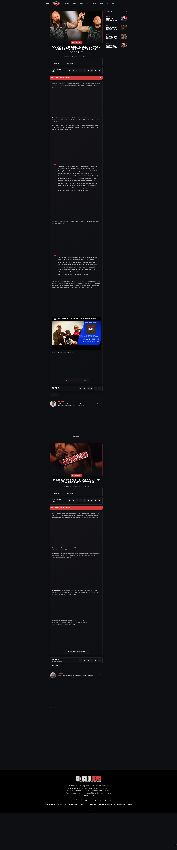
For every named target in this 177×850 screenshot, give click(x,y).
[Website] (97, 674)
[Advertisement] (62, 209)
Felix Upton (67, 56)
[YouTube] (88, 70)
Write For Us (62, 804)
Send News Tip (50, 804)
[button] (113, 3)
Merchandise (73, 804)
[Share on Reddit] (95, 388)
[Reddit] (99, 70)
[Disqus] (76, 730)
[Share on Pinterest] (91, 388)
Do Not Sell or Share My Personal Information (88, 812)
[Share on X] (84, 388)
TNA (88, 3)
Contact (93, 804)
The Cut (54, 117)
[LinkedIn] (80, 70)
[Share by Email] (99, 388)
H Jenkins (67, 486)
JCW (101, 3)
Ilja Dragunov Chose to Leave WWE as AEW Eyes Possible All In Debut (111, 46)
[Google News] (77, 70)
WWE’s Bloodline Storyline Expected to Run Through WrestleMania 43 (111, 28)
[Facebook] (69, 70)
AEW (81, 3)
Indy (108, 3)
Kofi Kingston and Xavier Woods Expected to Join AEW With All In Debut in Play (111, 37)
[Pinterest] (84, 70)
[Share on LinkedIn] (88, 388)
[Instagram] (91, 70)
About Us (84, 804)
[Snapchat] (95, 70)
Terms (129, 804)
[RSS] (110, 800)
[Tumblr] (91, 800)
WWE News (56, 9)
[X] (73, 70)
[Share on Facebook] (80, 388)
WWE (75, 3)
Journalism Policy (105, 804)
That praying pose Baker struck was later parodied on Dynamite (70, 553)
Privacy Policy (119, 804)
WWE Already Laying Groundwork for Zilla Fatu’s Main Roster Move (111, 19)
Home (67, 3)
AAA (94, 3)
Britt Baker (55, 665)
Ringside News (56, 590)
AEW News (108, 34)
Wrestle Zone (62, 352)
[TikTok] (105, 800)
